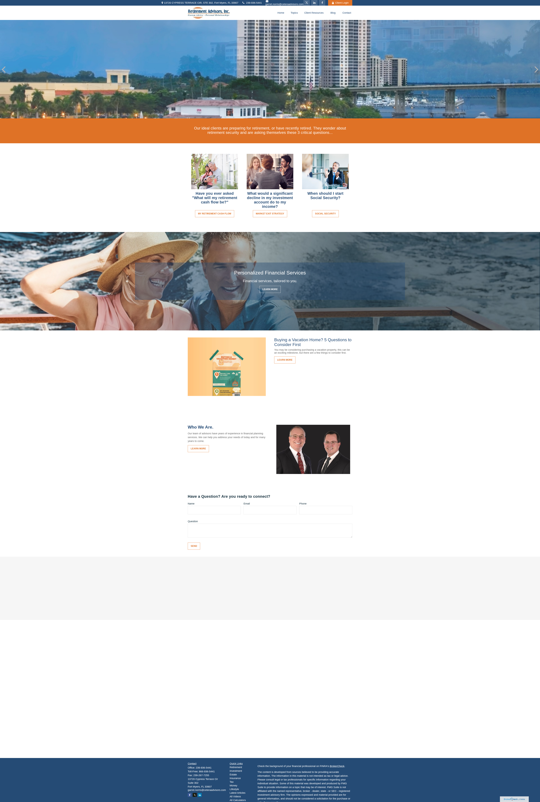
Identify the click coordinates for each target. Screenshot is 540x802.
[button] (280, 12)
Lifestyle (234, 789)
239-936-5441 (254, 2)
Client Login (342, 2)
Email (247, 503)
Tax (232, 781)
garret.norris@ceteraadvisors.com (207, 790)
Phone (303, 503)
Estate (233, 774)
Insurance (235, 778)
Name (191, 503)
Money (233, 785)
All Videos (235, 796)
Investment (236, 771)
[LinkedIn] (314, 3)
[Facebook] (322, 3)
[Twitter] (306, 3)
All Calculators (238, 800)
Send (194, 546)
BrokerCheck (337, 766)
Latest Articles (237, 792)
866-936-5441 (207, 771)
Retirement (236, 767)
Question (193, 521)
